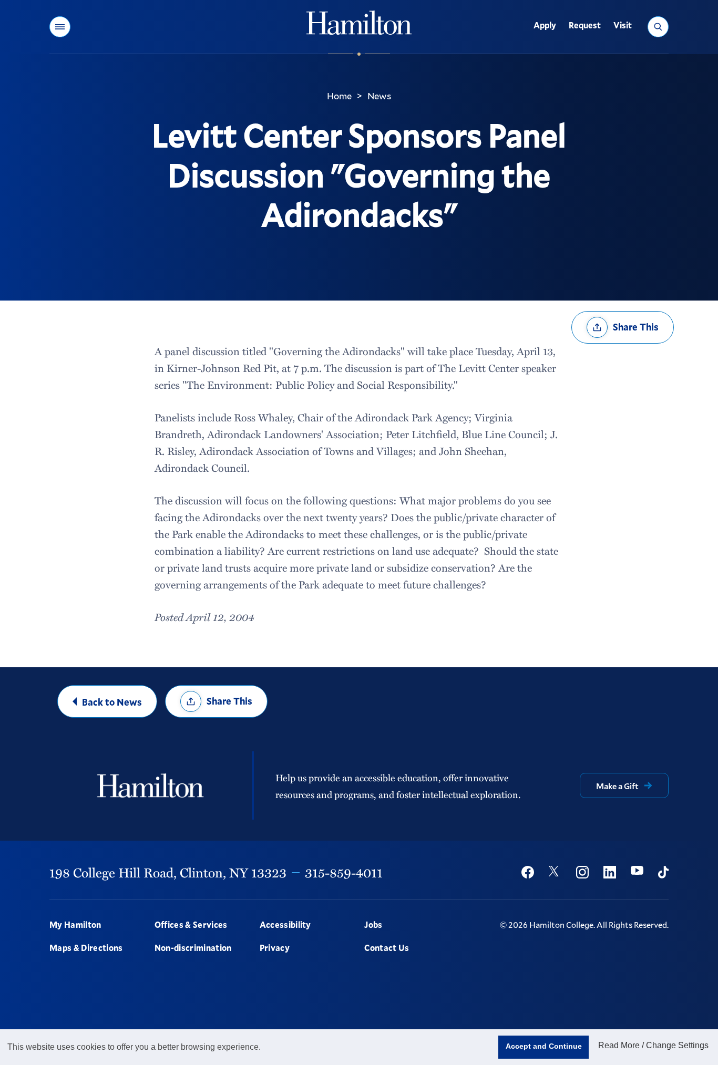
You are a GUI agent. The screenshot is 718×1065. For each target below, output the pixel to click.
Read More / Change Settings (653, 1045)
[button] (60, 27)
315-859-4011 (344, 872)
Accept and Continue (544, 1046)
